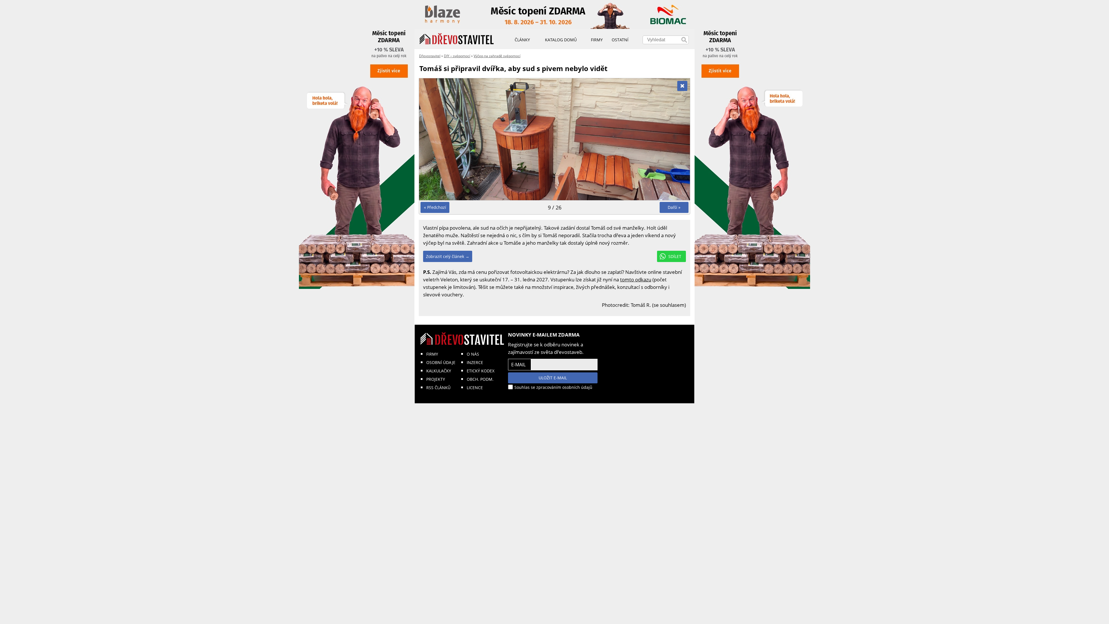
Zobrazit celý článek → (447, 256)
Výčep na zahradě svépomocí (497, 55)
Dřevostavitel (429, 55)
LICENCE (475, 387)
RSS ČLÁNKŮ (438, 387)
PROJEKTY (435, 379)
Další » (674, 207)
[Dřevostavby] (456, 39)
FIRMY (432, 354)
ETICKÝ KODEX (480, 371)
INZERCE (475, 362)
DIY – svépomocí (457, 55)
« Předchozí (435, 207)
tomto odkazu (635, 279)
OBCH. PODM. (480, 379)
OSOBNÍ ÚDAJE (440, 362)
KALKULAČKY (438, 371)
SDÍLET (674, 256)
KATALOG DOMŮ (561, 39)
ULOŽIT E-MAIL (553, 377)
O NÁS (473, 354)
